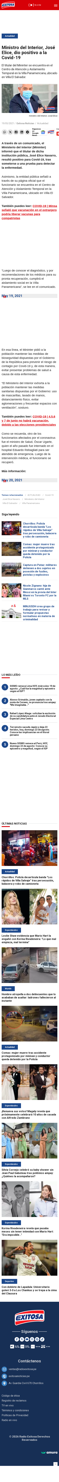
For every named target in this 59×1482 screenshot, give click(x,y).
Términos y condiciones (15, 1410)
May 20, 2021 (12, 480)
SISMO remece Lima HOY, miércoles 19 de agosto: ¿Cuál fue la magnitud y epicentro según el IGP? (32, 689)
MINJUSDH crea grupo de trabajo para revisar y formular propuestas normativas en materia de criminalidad (39, 613)
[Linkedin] (22, 132)
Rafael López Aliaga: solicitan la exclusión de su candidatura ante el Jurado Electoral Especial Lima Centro (33, 716)
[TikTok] (42, 1339)
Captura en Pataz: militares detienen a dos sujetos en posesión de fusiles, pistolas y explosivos (40, 569)
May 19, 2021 (12, 296)
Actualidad (10, 36)
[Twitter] (10, 132)
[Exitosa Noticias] (8, 5)
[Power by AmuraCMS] (49, 1452)
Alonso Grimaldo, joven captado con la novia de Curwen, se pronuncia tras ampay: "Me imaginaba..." (33, 702)
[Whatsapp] (4, 132)
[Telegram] (27, 132)
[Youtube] (27, 1339)
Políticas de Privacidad (15, 1415)
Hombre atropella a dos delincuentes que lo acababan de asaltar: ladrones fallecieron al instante (29, 997)
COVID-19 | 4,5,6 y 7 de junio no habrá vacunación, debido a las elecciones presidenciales (29, 420)
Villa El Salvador (9, 503)
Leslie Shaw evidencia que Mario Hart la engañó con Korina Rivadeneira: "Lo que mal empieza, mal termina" (29, 939)
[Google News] (37, 1339)
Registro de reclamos (14, 1400)
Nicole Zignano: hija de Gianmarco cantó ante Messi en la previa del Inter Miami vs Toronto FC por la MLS (40, 592)
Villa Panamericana (31, 503)
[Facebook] (16, 132)
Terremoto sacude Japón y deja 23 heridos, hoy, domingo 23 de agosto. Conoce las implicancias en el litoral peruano (30, 731)
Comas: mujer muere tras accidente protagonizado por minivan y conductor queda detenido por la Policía (39, 551)
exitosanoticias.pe (19, 1376)
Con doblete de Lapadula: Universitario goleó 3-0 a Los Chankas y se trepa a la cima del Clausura (29, 1290)
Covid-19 (49, 495)
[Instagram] (32, 1339)
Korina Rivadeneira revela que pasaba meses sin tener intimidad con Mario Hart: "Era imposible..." (28, 1231)
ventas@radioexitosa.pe (22, 1369)
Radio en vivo (9, 1420)
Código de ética (11, 1395)
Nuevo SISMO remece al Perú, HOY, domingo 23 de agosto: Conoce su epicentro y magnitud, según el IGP (29, 746)
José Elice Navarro (11, 499)
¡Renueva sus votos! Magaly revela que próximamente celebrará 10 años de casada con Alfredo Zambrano (29, 1114)
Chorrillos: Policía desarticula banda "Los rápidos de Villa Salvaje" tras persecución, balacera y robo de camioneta (39, 530)
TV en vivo (8, 1405)
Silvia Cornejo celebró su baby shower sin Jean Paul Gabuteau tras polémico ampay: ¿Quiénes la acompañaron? (27, 1173)
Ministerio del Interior (34, 499)
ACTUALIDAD (34, 495)
